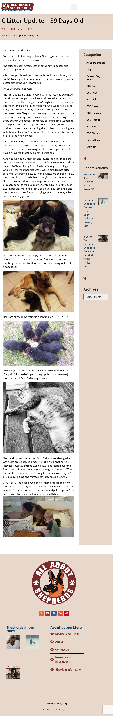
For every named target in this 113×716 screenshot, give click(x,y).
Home (4, 35)
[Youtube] (47, 613)
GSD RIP (91, 126)
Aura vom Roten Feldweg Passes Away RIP (89, 182)
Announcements (95, 62)
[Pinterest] (66, 613)
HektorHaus (93, 140)
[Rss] (41, 613)
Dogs (89, 69)
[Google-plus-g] (60, 613)
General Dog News (93, 78)
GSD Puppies (93, 113)
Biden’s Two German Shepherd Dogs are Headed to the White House (89, 251)
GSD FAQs (92, 92)
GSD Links (92, 99)
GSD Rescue (93, 119)
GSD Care (91, 86)
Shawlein (91, 146)
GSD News (92, 106)
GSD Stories (93, 133)
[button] (74, 7)
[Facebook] (54, 613)
